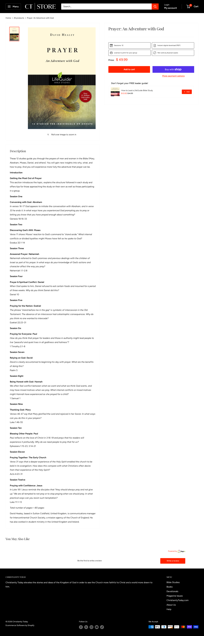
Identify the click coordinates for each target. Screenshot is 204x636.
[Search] (155, 6)
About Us (171, 605)
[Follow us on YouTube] (97, 627)
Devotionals (172, 591)
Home (8, 18)
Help (169, 609)
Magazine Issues (175, 595)
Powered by (172, 551)
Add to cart (129, 69)
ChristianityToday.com (178, 600)
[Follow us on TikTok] (102, 627)
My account (170, 8)
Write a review (173, 561)
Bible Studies (173, 582)
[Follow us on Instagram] (91, 627)
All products (19, 18)
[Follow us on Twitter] (86, 627)
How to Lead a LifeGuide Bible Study (137, 90)
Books (169, 586)
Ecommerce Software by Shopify (20, 625)
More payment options (173, 76)
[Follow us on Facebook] (81, 627)
